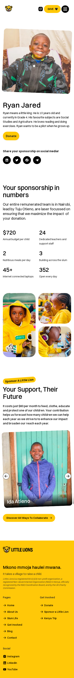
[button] (65, 9)
